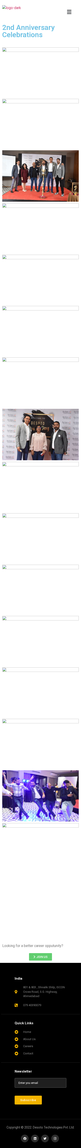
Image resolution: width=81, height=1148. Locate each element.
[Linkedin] (35, 1138)
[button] (69, 12)
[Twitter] (45, 1138)
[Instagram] (55, 1138)
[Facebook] (25, 1138)
